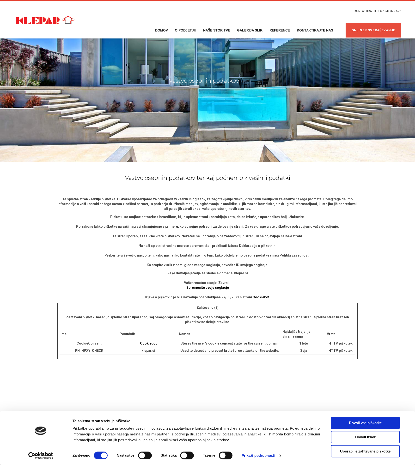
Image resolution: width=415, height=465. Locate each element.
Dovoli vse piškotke (365, 423)
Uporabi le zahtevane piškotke (365, 451)
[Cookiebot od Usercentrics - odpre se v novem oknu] (41, 455)
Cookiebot (261, 297)
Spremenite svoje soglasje (207, 287)
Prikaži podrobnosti (258, 455)
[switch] (145, 455)
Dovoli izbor (365, 437)
